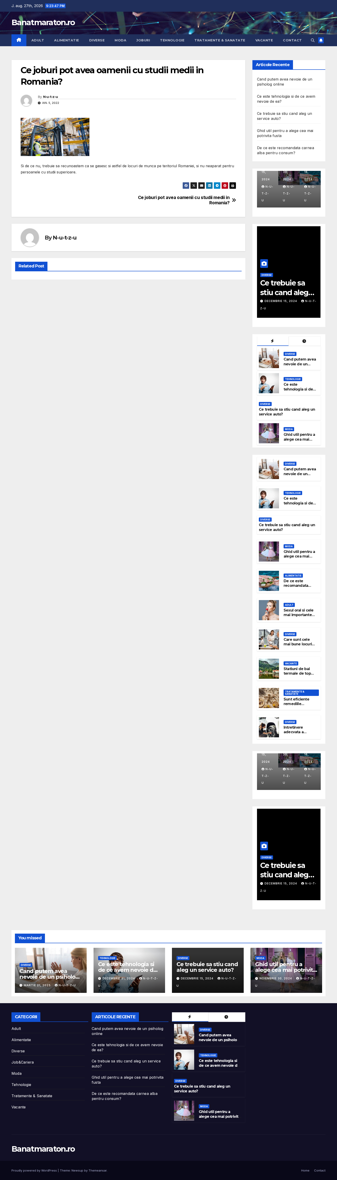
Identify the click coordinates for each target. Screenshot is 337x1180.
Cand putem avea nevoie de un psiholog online (300, 364)
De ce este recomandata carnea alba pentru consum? (298, 588)
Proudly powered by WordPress (34, 1170)
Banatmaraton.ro (43, 22)
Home (305, 1170)
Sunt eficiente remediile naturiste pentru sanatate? (298, 706)
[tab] (273, 341)
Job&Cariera (22, 1062)
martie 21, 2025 (38, 985)
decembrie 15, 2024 (197, 978)
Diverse (97, 40)
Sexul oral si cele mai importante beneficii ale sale (299, 615)
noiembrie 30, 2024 (281, 301)
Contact (292, 40)
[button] (313, 40)
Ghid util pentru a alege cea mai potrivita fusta (287, 292)
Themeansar (97, 1170)
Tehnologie (172, 40)
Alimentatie (66, 40)
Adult (37, 40)
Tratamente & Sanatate (219, 40)
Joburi (143, 40)
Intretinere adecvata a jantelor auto (295, 732)
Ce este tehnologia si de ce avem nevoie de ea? (298, 391)
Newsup (77, 1170)
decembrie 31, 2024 (119, 978)
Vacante (264, 40)
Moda (120, 40)
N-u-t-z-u (50, 97)
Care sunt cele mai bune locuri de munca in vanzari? (298, 646)
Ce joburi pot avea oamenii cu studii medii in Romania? (184, 200)
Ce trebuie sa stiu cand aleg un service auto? (207, 967)
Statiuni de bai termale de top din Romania (297, 674)
